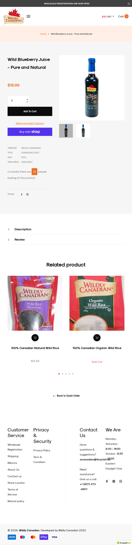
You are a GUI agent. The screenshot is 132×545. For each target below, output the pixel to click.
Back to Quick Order (68, 395)
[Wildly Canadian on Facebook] (107, 481)
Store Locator (16, 482)
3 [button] (66, 374)
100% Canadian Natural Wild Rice (35, 348)
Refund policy (16, 501)
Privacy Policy (41, 450)
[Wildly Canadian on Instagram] (120, 481)
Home (43, 33)
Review (19, 239)
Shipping (13, 456)
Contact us (14, 476)
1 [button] (59, 374)
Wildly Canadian (29, 530)
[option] (35, 325)
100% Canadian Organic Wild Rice (97, 348)
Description (22, 229)
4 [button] (69, 374)
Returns (12, 462)
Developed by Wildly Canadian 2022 (63, 530)
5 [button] (73, 374)
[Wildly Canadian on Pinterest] (113, 481)
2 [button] (62, 374)
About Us (13, 469)
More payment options (30, 123)
